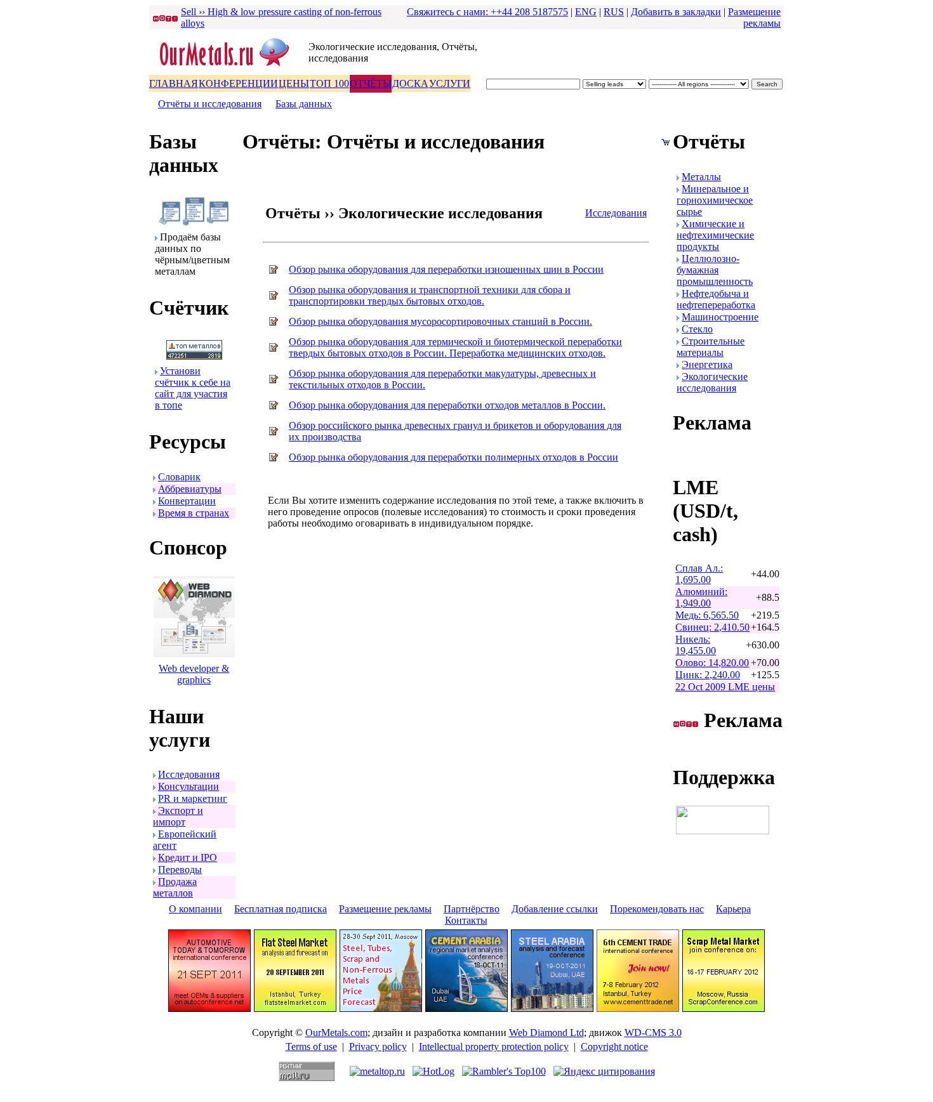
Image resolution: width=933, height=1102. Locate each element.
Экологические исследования (712, 382)
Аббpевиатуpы (190, 488)
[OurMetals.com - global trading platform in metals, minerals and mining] (228, 67)
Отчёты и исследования (209, 103)
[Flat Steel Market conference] (295, 1008)
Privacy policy (378, 1046)
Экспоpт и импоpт (178, 816)
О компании (195, 908)
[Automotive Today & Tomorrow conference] (209, 1008)
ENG (586, 11)
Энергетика (707, 364)
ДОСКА (410, 83)
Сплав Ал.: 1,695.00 (699, 574)
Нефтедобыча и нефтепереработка (716, 299)
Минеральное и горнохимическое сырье (715, 200)
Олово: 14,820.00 (712, 662)
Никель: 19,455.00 (695, 645)
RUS (614, 11)
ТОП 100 (329, 83)
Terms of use (311, 1046)
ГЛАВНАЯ (173, 83)
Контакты (466, 920)
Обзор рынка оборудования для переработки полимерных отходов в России (453, 457)
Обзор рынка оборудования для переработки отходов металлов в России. (447, 405)
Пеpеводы (180, 869)
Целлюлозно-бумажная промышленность (715, 270)
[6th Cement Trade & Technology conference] (638, 1008)
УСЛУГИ (449, 83)
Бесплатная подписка (280, 908)
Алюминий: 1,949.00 (701, 597)
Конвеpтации (187, 500)
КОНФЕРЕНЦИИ (238, 83)
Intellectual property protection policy (494, 1046)
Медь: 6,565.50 (707, 615)
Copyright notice (614, 1046)
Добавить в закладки (676, 11)
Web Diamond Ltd (546, 1032)
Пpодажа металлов (175, 887)
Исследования (189, 774)
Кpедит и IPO (187, 857)
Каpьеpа (733, 908)
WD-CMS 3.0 (653, 1032)
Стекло (697, 329)
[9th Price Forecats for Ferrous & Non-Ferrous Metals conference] (381, 1008)
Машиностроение (720, 317)
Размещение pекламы (754, 17)
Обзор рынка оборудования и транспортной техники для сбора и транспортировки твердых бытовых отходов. (430, 295)
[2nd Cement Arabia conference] (466, 1008)
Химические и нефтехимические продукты (715, 235)
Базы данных (303, 103)
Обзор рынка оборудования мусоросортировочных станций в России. (440, 321)
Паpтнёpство (472, 908)
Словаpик (179, 476)
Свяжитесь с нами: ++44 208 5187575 (487, 11)
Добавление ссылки (555, 908)
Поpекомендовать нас (657, 908)
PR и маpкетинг (192, 798)
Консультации (188, 786)
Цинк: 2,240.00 (707, 674)
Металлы (701, 176)
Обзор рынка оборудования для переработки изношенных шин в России (446, 269)
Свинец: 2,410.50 (712, 627)
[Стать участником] (194, 356)
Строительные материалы (710, 347)
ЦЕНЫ (294, 83)
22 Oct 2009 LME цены (725, 686)
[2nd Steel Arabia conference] (552, 1008)
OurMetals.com (336, 1032)
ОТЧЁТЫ (371, 83)
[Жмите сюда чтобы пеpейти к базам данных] (194, 222)
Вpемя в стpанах (193, 513)
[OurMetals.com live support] (722, 830)
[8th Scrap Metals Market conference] (723, 1008)
